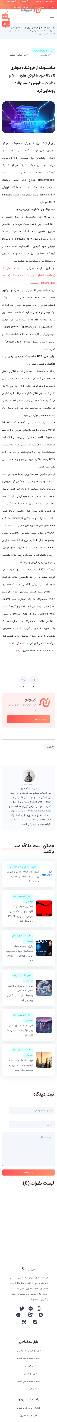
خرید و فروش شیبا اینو (28, 1389)
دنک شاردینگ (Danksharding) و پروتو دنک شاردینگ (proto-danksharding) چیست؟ (28, 275)
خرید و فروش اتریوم (28, 1365)
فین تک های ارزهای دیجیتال (23, 866)
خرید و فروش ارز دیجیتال (28, 1350)
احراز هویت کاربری (28, 1415)
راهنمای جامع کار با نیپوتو (28, 1408)
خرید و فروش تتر (29, 1373)
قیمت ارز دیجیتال (40, 719)
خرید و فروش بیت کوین (28, 1358)
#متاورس (49, 747)
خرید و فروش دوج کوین (28, 1381)
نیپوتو (19, 651)
